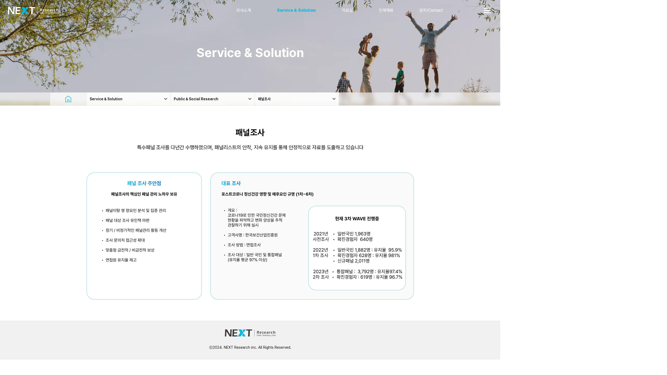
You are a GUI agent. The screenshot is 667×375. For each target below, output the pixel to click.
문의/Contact (431, 10)
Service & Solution (296, 10)
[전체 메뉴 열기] (487, 10)
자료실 (347, 10)
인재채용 (386, 10)
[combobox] (128, 98)
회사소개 (243, 10)
